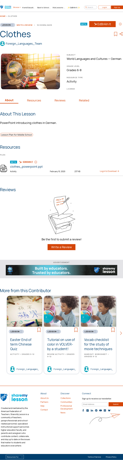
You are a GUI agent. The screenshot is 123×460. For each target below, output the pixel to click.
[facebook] (83, 410)
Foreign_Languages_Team (24, 43)
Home (3, 16)
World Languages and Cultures (87, 59)
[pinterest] (96, 410)
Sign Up (117, 7)
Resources (34, 100)
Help (42, 406)
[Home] (6, 7)
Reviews (60, 100)
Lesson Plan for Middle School (16, 134)
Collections (66, 398)
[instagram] (87, 410)
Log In (104, 7)
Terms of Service (94, 457)
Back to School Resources (44, 7)
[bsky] (109, 410)
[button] (121, 333)
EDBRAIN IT (28, 162)
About (9, 100)
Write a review (25, 25)
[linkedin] (92, 410)
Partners (44, 402)
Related (84, 100)
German (116, 59)
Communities (66, 402)
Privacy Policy (111, 457)
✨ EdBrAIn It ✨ (74, 7)
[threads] (105, 410)
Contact (44, 409)
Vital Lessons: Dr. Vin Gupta (59, 7)
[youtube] (100, 410)
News (63, 412)
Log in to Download (108, 171)
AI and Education (28, 7)
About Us (44, 398)
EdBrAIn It (104, 24)
